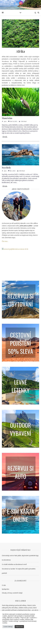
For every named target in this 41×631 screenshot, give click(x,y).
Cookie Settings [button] (8, 626)
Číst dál (4, 137)
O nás (4, 585)
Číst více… (5, 241)
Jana (5, 121)
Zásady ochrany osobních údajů (12, 593)
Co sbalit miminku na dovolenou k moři (14, 564)
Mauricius (7, 118)
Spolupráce (5, 589)
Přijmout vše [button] (19, 626)
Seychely (6, 167)
